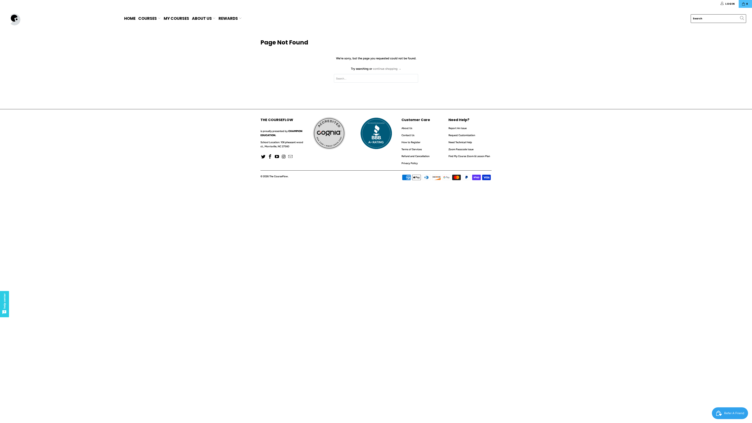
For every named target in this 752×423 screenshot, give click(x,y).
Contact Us (407, 135)
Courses (148, 18)
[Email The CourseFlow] (291, 156)
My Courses (176, 18)
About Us (202, 18)
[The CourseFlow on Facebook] (270, 156)
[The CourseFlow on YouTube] (277, 156)
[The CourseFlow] (62, 19)
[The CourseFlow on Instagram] (284, 156)
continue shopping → (387, 68)
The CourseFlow (278, 176)
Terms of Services (411, 149)
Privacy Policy (409, 163)
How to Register (410, 142)
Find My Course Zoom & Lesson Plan (469, 156)
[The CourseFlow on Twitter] (263, 156)
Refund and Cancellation (415, 156)
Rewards (229, 18)
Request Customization (461, 135)
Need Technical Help (460, 142)
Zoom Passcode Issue (461, 149)
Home (130, 18)
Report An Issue (457, 128)
